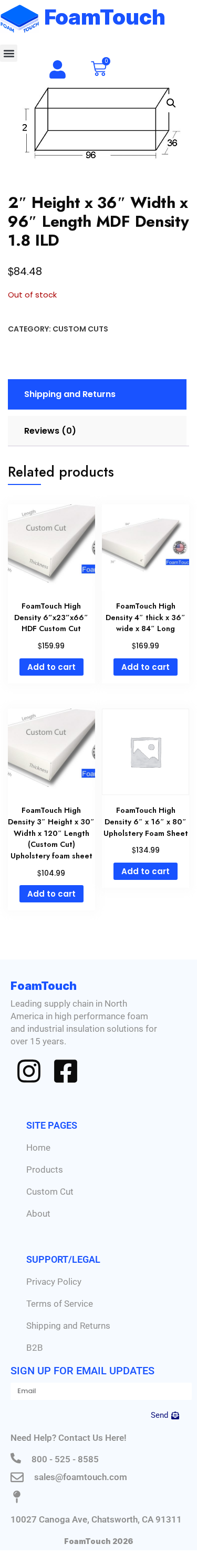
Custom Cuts (80, 329)
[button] (8, 53)
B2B (34, 1347)
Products (44, 1169)
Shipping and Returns (68, 1325)
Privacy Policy (53, 1281)
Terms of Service (59, 1303)
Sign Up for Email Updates (82, 1370)
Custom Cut (50, 1191)
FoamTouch (105, 17)
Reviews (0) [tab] (50, 431)
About (38, 1213)
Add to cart (51, 666)
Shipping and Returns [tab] (70, 394)
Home (38, 1147)
